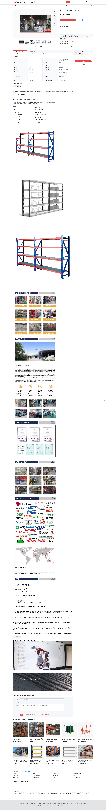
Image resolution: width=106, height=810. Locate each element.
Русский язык (43, 803)
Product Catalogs (29, 771)
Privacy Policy (69, 805)
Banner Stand (34, 788)
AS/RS (34, 773)
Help (73, 5)
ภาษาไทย (71, 803)
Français (38, 803)
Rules (92, 5)
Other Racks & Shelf (26, 788)
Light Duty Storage (69, 793)
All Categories (17, 5)
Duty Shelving (61, 793)
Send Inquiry (67, 20)
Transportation (18, 7)
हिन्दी (67, 803)
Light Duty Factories (27, 793)
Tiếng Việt (78, 803)
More (14, 798)
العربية (59, 803)
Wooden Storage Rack (53, 788)
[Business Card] (91, 56)
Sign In (61, 46)
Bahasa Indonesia (83, 803)
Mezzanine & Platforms (77, 773)
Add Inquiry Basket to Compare (35, 46)
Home (14, 7)
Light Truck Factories (17, 793)
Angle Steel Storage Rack (43, 788)
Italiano (47, 803)
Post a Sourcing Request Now (44, 714)
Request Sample (80, 22)
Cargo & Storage (24, 7)
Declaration (64, 805)
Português (34, 803)
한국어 (62, 803)
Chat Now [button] (85, 20)
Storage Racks (30, 7)
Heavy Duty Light (54, 793)
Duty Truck (34, 793)
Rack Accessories (76, 777)
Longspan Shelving (36, 775)
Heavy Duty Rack (16, 777)
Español (30, 803)
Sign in (91, 2)
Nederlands (55, 803)
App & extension (79, 5)
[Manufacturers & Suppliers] (19, 2)
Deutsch (51, 803)
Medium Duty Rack (76, 775)
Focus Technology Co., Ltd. (46, 805)
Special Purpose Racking (37, 777)
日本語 (65, 803)
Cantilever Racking (56, 773)
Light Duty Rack (55, 775)
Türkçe (75, 803)
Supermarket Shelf (17, 788)
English (27, 803)
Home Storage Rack (63, 788)
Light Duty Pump (85, 793)
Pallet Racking (15, 773)
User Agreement (59, 805)
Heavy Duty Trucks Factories (44, 793)
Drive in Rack (15, 775)
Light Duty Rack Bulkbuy (18, 796)
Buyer (67, 5)
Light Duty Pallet (77, 793)
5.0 (79, 53)
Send (21, 714)
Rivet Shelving (55, 777)
